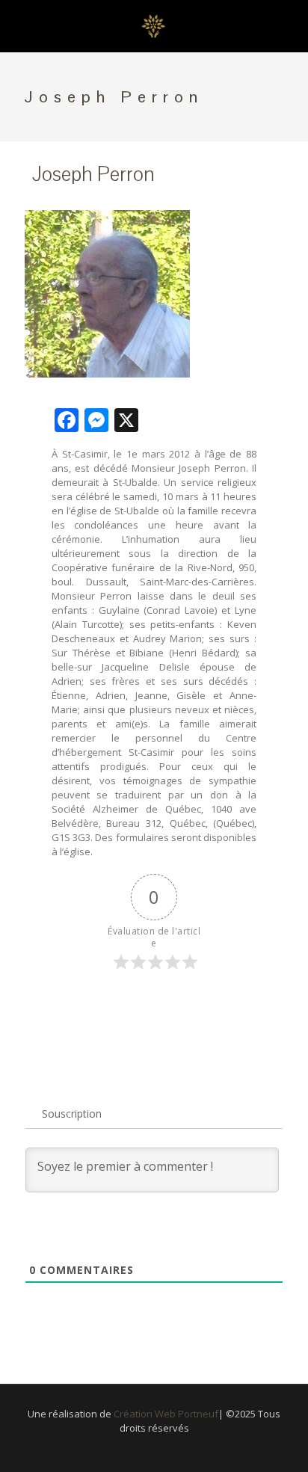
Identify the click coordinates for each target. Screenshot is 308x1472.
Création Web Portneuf (166, 1413)
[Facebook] (154, 1448)
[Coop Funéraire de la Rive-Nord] (154, 26)
